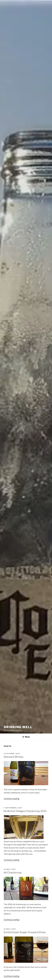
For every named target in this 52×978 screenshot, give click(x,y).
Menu (27, 737)
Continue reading (11, 798)
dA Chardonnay (13, 872)
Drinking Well (18, 727)
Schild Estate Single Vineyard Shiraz (25, 932)
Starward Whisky (13, 756)
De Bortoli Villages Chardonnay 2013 (25, 811)
